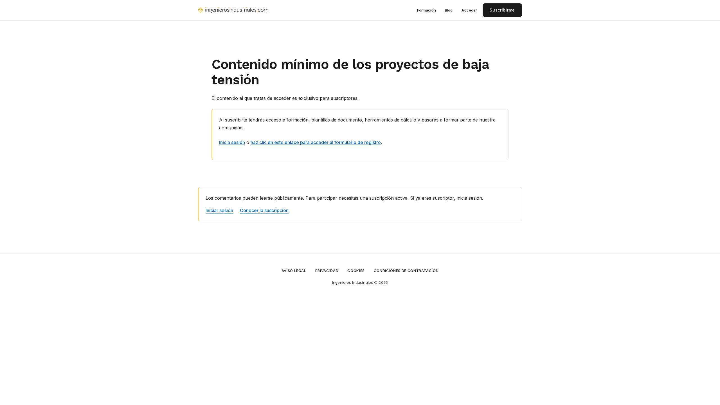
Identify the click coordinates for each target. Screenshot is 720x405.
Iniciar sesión (219, 210)
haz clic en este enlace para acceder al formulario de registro (316, 142)
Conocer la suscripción (264, 210)
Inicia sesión (232, 142)
